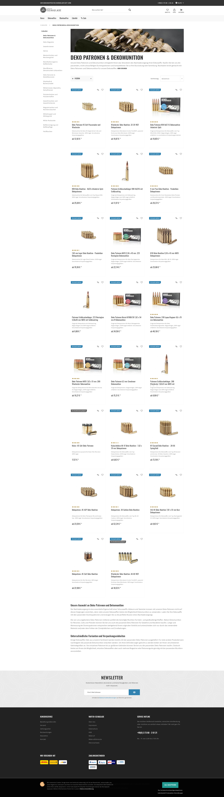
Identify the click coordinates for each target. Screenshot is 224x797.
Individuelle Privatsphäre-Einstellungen (170, 793)
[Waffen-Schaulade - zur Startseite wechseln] (50, 10)
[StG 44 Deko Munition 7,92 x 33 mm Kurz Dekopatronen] (166, 492)
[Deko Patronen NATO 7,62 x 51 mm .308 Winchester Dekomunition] (88, 364)
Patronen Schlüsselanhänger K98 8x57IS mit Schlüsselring (127, 190)
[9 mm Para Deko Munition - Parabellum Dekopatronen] (166, 171)
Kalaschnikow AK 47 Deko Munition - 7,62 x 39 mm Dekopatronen (126, 447)
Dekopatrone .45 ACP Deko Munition (85, 510)
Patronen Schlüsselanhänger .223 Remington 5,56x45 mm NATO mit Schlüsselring (88, 318)
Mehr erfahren (122, 68)
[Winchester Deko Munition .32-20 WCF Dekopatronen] (127, 107)
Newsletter (44, 736)
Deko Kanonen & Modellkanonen (49, 76)
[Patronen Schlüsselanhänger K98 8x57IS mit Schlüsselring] (127, 171)
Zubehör (44, 31)
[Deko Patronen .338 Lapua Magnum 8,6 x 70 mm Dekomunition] (166, 300)
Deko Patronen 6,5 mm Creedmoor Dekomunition (123, 382)
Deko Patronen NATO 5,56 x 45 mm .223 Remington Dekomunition (125, 254)
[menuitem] (111, 10)
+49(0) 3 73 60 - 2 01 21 (165, 3)
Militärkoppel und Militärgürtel (49, 115)
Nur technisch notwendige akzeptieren (170, 790)
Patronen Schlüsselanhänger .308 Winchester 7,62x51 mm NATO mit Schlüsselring (162, 383)
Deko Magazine (48, 42)
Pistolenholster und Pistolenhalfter (50, 95)
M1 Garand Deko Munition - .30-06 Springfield (162, 447)
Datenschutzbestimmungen (108, 698)
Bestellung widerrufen (48, 722)
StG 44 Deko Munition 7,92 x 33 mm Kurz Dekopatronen (165, 511)
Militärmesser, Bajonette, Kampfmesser (52, 89)
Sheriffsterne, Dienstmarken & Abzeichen (52, 69)
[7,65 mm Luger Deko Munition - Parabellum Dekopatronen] (88, 235)
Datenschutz (93, 729)
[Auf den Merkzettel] (102, 90)
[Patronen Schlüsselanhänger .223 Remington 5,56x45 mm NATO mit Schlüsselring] (88, 300)
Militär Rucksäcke (49, 120)
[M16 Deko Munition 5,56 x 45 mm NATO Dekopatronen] (166, 235)
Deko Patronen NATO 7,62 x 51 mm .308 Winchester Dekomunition (86, 382)
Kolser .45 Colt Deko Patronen (82, 445)
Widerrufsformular (95, 739)
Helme (45, 51)
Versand (43, 725)
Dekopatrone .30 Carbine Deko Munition (125, 510)
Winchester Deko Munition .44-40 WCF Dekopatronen (125, 575)
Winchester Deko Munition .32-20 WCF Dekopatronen (125, 126)
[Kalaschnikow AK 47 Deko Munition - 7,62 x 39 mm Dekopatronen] (127, 428)
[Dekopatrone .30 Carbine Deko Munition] (127, 492)
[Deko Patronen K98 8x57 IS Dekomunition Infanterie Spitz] (166, 107)
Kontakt (43, 739)
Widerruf (92, 736)
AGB (90, 732)
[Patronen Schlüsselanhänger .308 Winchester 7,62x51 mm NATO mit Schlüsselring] (166, 364)
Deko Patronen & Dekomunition (49, 36)
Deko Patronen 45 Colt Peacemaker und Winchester (86, 126)
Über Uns (92, 722)
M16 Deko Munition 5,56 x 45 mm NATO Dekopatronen (164, 254)
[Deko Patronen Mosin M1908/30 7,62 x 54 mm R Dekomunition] (127, 300)
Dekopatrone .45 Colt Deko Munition (85, 574)
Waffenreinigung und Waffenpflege (50, 126)
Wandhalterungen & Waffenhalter (50, 63)
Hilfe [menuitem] (179, 3)
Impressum (93, 725)
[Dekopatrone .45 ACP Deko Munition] (88, 492)
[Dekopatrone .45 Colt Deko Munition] (88, 556)
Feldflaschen (47, 131)
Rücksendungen (46, 732)
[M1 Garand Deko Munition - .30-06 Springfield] (166, 428)
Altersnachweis (94, 743)
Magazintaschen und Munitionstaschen (50, 108)
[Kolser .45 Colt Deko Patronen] (88, 428)
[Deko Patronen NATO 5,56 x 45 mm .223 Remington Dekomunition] (127, 235)
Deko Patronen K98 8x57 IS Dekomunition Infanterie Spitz (165, 126)
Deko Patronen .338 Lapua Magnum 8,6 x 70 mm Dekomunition (166, 318)
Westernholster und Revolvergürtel (50, 56)
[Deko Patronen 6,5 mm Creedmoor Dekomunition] (127, 364)
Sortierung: (155, 79)
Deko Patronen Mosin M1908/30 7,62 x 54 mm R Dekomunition (126, 318)
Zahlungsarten (45, 729)
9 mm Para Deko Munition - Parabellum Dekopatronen (164, 190)
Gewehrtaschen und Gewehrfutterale (50, 102)
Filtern (77, 78)
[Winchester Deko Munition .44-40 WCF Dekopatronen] (127, 556)
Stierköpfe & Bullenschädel (48, 82)
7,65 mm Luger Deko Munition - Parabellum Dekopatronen (87, 254)
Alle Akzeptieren (170, 785)
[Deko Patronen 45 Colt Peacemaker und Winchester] (88, 107)
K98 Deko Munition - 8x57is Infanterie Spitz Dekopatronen (87, 190)
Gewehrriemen (48, 46)
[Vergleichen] (98, 90)
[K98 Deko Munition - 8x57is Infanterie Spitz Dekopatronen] (88, 171)
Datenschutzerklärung (87, 789)
